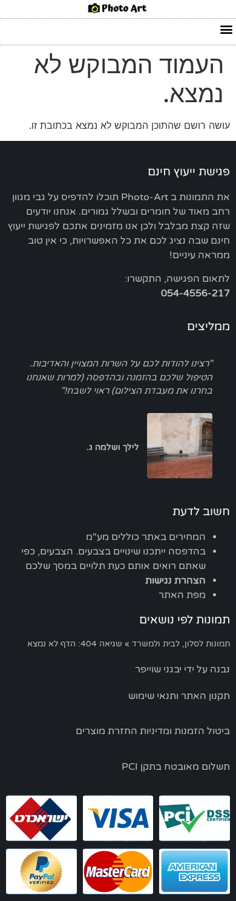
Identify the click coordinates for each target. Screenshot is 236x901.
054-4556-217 (195, 293)
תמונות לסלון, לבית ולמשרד (181, 644)
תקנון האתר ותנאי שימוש (179, 696)
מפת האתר (182, 595)
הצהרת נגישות (175, 580)
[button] (226, 29)
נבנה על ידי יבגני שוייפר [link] (182, 669)
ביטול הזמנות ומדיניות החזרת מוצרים (153, 731)
